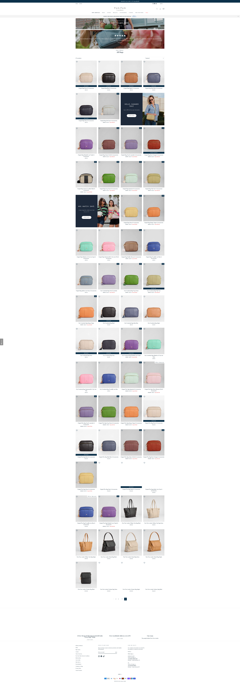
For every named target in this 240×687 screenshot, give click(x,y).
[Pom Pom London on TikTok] (104, 656)
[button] (77, 62)
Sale (147, 12)
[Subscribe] (116, 652)
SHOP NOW (131, 115)
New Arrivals (96, 12)
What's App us (130, 653)
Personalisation (78, 664)
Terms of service (79, 654)
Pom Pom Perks (139, 12)
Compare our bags (79, 666)
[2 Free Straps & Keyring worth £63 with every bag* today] (90, 623)
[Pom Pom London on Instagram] (99, 656)
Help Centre (78, 649)
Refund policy (78, 658)
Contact (80, 3)
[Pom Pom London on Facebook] (101, 656)
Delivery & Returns (79, 645)
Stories (131, 12)
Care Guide (78, 660)
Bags (103, 12)
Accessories (123, 12)
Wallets (115, 12)
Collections (121, 50)
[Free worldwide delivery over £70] (120, 623)
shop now (120, 638)
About (77, 3)
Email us (129, 651)
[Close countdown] (238, 16)
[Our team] (150, 623)
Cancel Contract (79, 670)
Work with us (78, 662)
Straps (109, 12)
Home (117, 50)
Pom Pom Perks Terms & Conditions (82, 656)
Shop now (90, 639)
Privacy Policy (78, 668)
